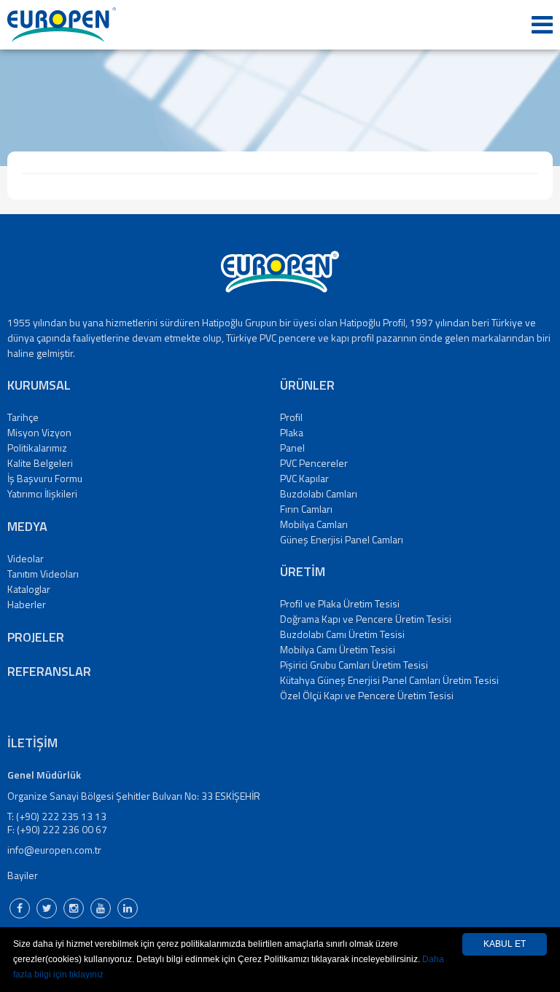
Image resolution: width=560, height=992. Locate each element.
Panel (292, 447)
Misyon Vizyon (39, 432)
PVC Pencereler (314, 463)
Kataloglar (28, 589)
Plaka (291, 432)
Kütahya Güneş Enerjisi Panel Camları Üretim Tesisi (389, 680)
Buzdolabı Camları (318, 493)
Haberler (26, 604)
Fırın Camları (306, 508)
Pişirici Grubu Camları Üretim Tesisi (354, 664)
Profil (291, 417)
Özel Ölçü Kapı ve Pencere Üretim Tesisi (367, 695)
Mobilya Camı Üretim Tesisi (337, 649)
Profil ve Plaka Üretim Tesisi (340, 603)
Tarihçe (23, 417)
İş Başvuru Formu (44, 478)
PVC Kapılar (304, 478)
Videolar (25, 558)
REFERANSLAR (49, 671)
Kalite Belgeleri (40, 463)
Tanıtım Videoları (43, 573)
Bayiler (22, 875)
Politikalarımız (37, 447)
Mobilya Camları (314, 524)
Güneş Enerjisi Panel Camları (341, 539)
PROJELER (35, 637)
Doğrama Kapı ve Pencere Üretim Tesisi (365, 618)
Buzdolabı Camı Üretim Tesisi (342, 634)
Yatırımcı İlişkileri (42, 493)
